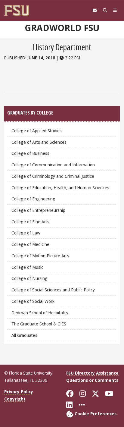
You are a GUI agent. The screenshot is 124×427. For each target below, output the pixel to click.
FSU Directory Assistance (92, 373)
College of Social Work (32, 301)
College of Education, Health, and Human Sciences (60, 187)
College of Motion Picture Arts (40, 256)
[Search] (105, 10)
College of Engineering (33, 199)
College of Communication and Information (53, 165)
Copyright (15, 399)
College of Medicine (30, 244)
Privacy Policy (18, 391)
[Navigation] (115, 10)
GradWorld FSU (62, 27)
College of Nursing (29, 278)
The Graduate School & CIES (38, 324)
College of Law (25, 233)
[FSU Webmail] (95, 10)
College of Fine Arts (30, 221)
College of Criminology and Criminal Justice (52, 176)
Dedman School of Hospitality (39, 313)
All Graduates (24, 335)
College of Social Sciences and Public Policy (53, 290)
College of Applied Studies (36, 130)
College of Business (30, 153)
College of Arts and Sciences (39, 142)
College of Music (27, 267)
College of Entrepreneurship (38, 210)
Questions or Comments (92, 380)
